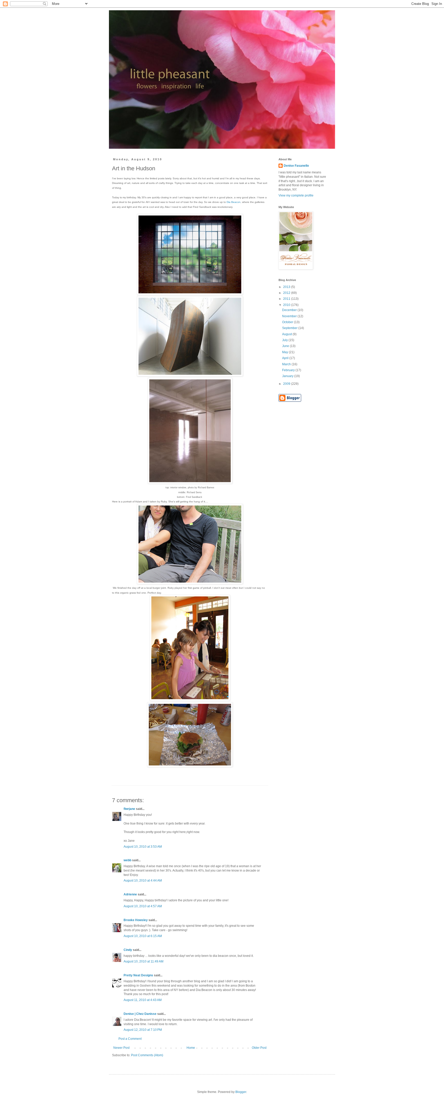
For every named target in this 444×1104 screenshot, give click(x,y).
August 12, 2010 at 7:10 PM (143, 1030)
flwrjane (129, 809)
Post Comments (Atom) (147, 1055)
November (290, 316)
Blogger (240, 1092)
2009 (287, 384)
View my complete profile (296, 195)
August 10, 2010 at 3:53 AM (143, 846)
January (288, 376)
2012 (287, 293)
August (287, 334)
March (287, 364)
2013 (287, 287)
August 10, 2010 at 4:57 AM (143, 906)
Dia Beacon (233, 202)
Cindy (128, 950)
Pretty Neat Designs (138, 975)
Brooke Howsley (136, 920)
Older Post (259, 1048)
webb (127, 860)
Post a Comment (130, 1039)
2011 (287, 299)
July (285, 340)
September (290, 328)
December (290, 310)
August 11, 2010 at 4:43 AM (143, 1000)
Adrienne (130, 894)
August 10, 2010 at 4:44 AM (143, 880)
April (285, 358)
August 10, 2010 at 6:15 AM (143, 936)
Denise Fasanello (296, 165)
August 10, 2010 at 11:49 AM (143, 961)
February (288, 370)
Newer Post (121, 1048)
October (288, 322)
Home (191, 1048)
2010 (287, 305)
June (286, 346)
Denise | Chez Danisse (140, 1014)
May (285, 352)
